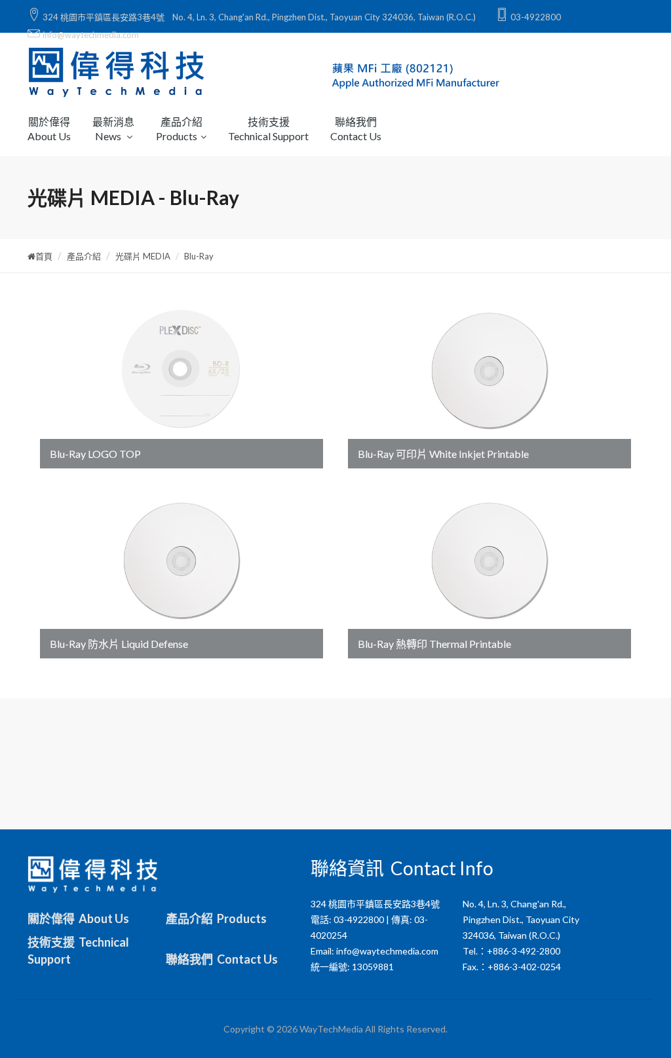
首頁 (43, 256)
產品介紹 (84, 256)
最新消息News (113, 128)
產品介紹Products (179, 128)
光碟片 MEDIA (142, 256)
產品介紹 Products (216, 918)
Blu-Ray (199, 256)
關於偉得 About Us (78, 918)
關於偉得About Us (49, 128)
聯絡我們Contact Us (355, 128)
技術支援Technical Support (268, 128)
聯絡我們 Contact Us (222, 959)
